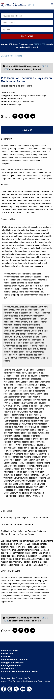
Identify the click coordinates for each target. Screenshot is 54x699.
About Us (6, 656)
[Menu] (52, 4)
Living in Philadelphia (12, 662)
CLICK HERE (39, 44)
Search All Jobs (9, 650)
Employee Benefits (11, 665)
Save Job (27, 130)
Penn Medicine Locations (14, 659)
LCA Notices (7, 668)
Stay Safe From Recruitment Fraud (19, 671)
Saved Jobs (7, 653)
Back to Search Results (11, 55)
